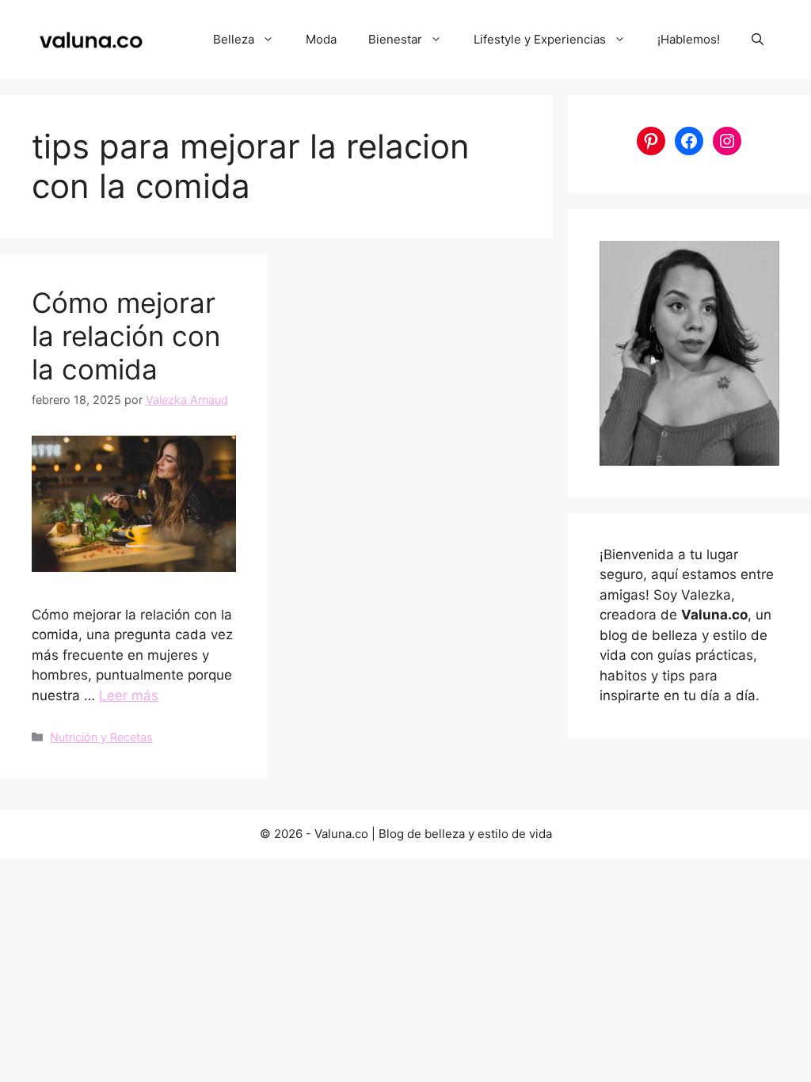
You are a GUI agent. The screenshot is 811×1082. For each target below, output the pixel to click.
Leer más (128, 695)
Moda (321, 39)
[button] (757, 39)
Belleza (233, 39)
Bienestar (395, 39)
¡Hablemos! (688, 39)
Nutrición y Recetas (101, 737)
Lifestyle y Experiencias (540, 39)
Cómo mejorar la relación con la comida (126, 336)
